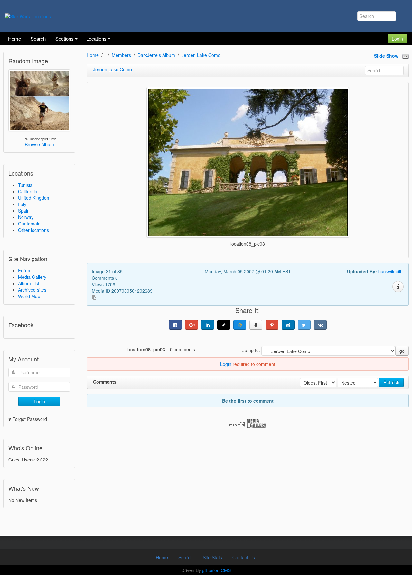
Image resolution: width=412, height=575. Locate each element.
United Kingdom (34, 198)
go (402, 351)
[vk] (320, 325)
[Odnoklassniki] (255, 325)
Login (397, 38)
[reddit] (288, 325)
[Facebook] (175, 325)
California (27, 191)
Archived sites (32, 290)
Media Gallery (32, 277)
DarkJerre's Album (156, 55)
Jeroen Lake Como (201, 55)
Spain (24, 210)
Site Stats (213, 557)
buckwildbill (389, 271)
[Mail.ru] (239, 325)
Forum (25, 270)
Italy (22, 204)
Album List (28, 283)
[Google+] (191, 325)
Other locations (33, 230)
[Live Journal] (223, 325)
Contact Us (243, 557)
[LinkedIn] (207, 325)
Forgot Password (29, 419)
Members (121, 55)
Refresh (391, 382)
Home (93, 55)
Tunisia (25, 185)
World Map (29, 296)
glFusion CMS (216, 570)
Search (186, 557)
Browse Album (39, 144)
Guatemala (29, 223)
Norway (25, 217)
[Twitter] (304, 325)
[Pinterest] (272, 325)
